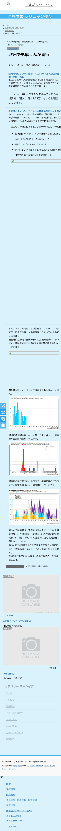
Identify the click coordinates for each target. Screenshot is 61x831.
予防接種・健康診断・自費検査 (21, 799)
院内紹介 (10, 794)
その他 (9, 693)
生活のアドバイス (14, 732)
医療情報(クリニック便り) (19, 810)
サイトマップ (12, 826)
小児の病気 (12, 48)
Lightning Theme (34, 765)
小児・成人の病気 (14, 712)
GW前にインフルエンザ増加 (17, 621)
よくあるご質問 (14, 815)
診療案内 (10, 739)
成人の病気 (43, 566)
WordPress (17, 765)
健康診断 (10, 706)
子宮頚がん (8, 673)
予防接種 (10, 699)
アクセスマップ (14, 821)
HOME (9, 783)
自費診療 (10, 805)
